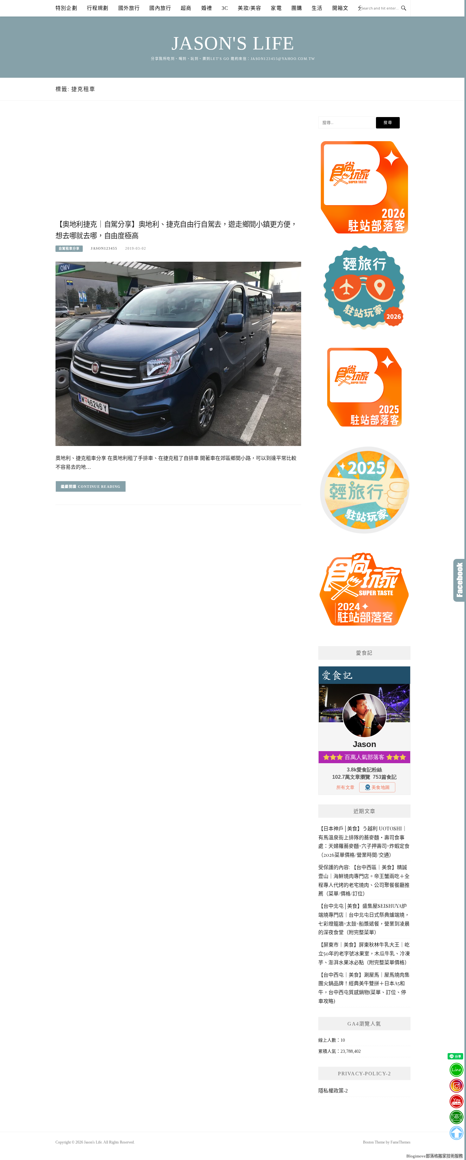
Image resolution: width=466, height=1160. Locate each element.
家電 (276, 8)
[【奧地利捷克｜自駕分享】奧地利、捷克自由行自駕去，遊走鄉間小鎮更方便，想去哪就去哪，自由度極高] (178, 353)
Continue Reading (99, 486)
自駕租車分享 (69, 248)
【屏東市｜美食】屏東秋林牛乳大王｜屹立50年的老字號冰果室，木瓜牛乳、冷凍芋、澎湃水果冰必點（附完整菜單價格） (364, 953)
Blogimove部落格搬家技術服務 (434, 1156)
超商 (186, 8)
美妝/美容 (249, 8)
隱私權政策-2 (333, 1090)
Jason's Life (233, 43)
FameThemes (401, 1142)
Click (459, 580)
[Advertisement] (178, 167)
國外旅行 (129, 8)
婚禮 (206, 8)
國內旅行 (160, 8)
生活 (317, 8)
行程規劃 (98, 8)
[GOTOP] (456, 1133)
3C (225, 8)
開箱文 (340, 8)
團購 (296, 8)
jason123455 (104, 248)
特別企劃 (66, 8)
